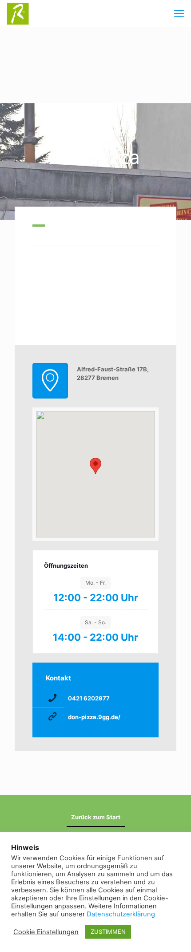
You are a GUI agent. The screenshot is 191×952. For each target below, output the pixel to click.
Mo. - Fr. (95, 582)
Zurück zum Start (95, 817)
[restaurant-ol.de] (18, 13)
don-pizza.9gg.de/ (94, 716)
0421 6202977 (89, 698)
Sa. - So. (95, 622)
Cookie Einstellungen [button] (46, 932)
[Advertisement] (95, 65)
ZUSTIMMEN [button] (108, 931)
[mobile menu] (179, 13)
